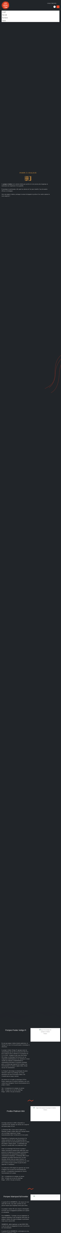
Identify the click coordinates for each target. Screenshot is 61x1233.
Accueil (4, 12)
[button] (58, 6)
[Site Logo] (6, 5)
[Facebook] (54, 7)
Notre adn (4, 15)
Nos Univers (5, 17)
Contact (4, 20)
